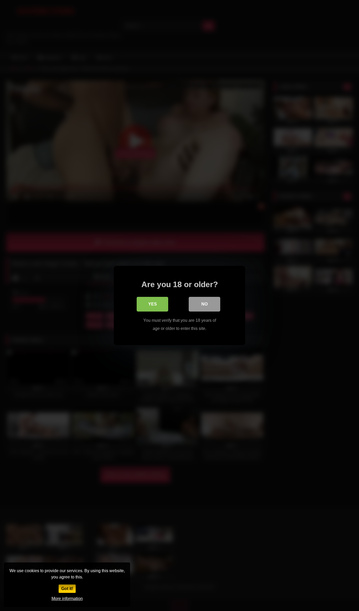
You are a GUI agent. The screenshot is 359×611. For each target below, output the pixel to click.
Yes (152, 304)
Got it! (67, 588)
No (204, 304)
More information (67, 598)
